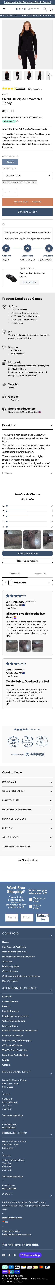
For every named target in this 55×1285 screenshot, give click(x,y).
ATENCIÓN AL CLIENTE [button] (19, 988)
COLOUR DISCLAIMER (13, 791)
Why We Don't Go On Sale (15, 1050)
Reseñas (6, 1006)
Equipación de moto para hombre (18, 956)
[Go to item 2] (32, 539)
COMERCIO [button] (10, 933)
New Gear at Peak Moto (14, 946)
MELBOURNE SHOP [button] (16, 1072)
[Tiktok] (9, 1255)
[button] (9, 88)
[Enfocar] (7, 64)
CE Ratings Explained (12, 1045)
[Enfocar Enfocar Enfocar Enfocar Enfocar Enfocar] (27, 44)
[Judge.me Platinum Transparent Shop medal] (14, 741)
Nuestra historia (10, 1001)
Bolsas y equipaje (10, 966)
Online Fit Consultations (13, 1020)
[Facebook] (3, 1255)
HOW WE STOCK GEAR (14, 818)
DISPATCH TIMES (10, 800)
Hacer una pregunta (27, 560)
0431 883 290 (9, 1127)
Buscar (5, 941)
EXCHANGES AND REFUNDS (16, 809)
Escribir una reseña (28, 553)
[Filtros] (5, 582)
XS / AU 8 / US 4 (12, 175)
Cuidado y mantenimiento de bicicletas (21, 976)
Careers (6, 1064)
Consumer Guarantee (15, 1279)
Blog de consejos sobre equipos (17, 1040)
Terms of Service (12, 1282)
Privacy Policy (40, 1279)
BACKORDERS (9, 781)
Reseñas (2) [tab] (15, 573)
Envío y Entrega (10, 1025)
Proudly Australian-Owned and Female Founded (27, 2)
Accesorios (7, 961)
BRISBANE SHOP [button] (14, 1133)
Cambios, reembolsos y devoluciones (19, 1030)
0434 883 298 (9, 1188)
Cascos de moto (10, 971)
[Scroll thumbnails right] (49, 539)
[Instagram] (14, 1255)
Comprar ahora (27, 212)
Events (5, 1059)
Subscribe (43, 917)
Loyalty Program (10, 1011)
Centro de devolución (12, 1035)
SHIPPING (7, 828)
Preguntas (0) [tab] (40, 573)
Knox (5, 94)
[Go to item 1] (13, 539)
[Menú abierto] (5, 9)
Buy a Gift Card (10, 980)
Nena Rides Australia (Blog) (15, 1055)
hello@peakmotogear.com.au (16, 1234)
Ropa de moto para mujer (14, 951)
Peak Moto (11, 1276)
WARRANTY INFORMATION (16, 846)
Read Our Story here (12, 1217)
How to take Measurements (15, 1016)
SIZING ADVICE (10, 837)
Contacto (6, 996)
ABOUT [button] (7, 1194)
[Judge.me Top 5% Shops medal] (42, 741)
